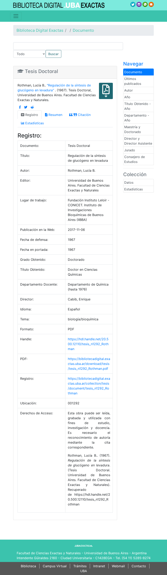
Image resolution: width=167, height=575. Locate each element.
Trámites (80, 566)
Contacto (139, 566)
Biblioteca (28, 566)
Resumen (54, 115)
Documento (83, 30)
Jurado (129, 150)
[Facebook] (20, 107)
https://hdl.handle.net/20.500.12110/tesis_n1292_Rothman (88, 344)
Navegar (133, 64)
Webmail (118, 566)
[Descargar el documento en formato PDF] (106, 94)
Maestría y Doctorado (132, 129)
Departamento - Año (136, 117)
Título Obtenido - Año (137, 106)
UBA (83, 571)
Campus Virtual (55, 566)
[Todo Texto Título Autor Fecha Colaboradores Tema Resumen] (83, 50)
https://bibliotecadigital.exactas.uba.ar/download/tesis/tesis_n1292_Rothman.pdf (89, 364)
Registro (31, 115)
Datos (128, 182)
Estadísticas (133, 189)
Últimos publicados (132, 81)
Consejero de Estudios (134, 159)
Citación (84, 115)
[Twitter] (25, 107)
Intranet (99, 566)
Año (127, 97)
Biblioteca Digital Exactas (39, 30)
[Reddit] (32, 107)
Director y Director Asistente (138, 140)
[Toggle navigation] (16, 16)
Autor (128, 90)
